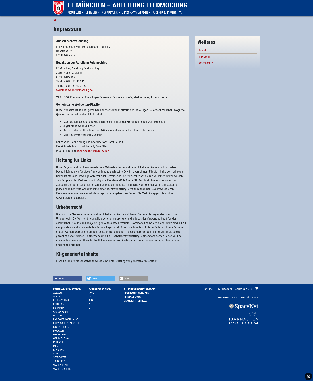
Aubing (57, 296)
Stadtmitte (59, 357)
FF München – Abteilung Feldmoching (127, 5)
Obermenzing (61, 338)
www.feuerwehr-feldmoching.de (74, 90)
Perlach (58, 342)
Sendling (58, 349)
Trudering (59, 361)
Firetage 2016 (132, 296)
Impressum (204, 56)
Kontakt (202, 50)
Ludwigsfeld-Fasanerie (66, 323)
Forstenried (60, 304)
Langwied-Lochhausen (66, 319)
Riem (56, 346)
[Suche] (180, 13)
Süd (91, 300)
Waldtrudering (62, 368)
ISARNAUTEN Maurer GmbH (93, 150)
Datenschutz (205, 63)
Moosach (58, 330)
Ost (91, 296)
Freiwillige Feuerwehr (67, 288)
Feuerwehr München (136, 292)
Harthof (58, 315)
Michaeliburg (61, 326)
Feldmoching (61, 300)
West (91, 304)
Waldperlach (61, 365)
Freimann (58, 307)
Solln (56, 353)
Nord (91, 292)
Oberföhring (60, 334)
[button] (76, 13)
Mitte (92, 307)
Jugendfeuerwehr (100, 288)
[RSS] (256, 289)
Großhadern (61, 311)
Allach (57, 292)
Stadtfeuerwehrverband (139, 288)
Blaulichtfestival (135, 301)
